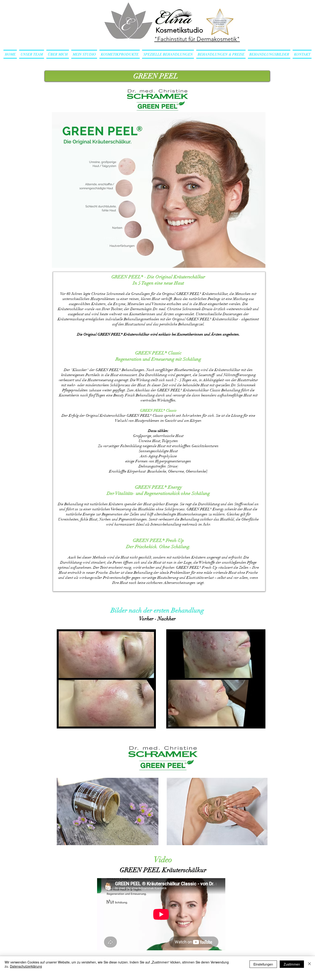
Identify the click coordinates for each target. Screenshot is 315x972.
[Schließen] (309, 964)
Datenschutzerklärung (26, 966)
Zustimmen (292, 964)
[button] (119, 54)
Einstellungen (263, 964)
